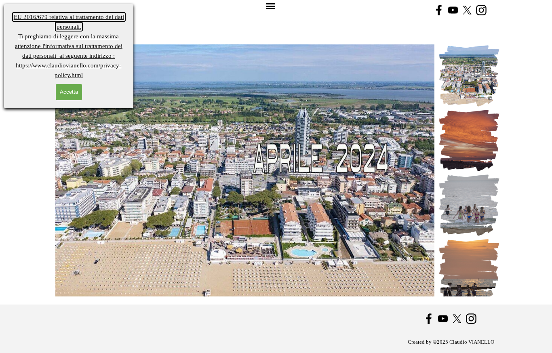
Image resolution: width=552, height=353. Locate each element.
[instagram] (481, 10)
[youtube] (453, 10)
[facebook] (439, 10)
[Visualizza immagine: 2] (469, 140)
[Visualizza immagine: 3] (469, 205)
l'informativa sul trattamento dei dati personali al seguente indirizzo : (68, 46)
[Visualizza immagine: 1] (469, 75)
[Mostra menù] (270, 6)
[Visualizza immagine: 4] (469, 269)
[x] (467, 10)
